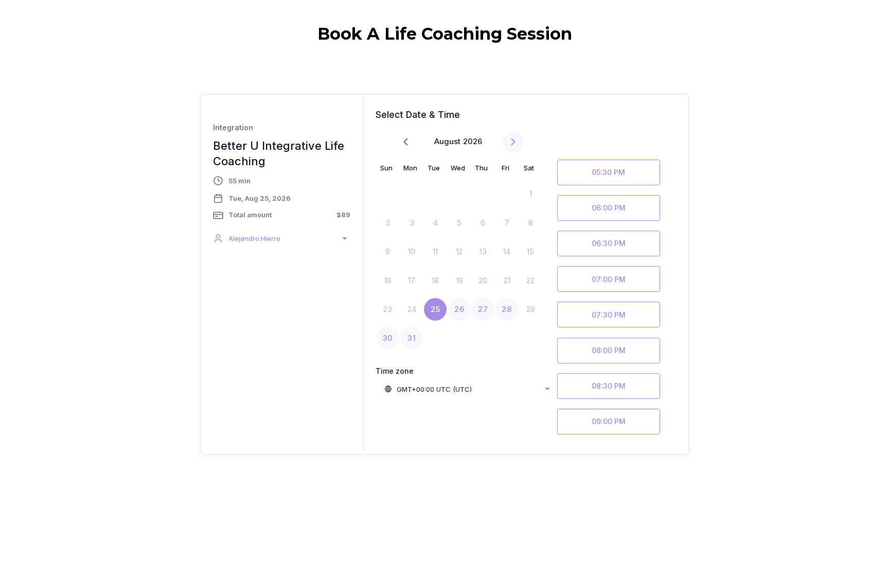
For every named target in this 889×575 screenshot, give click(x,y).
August (447, 141)
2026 (472, 141)
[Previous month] (405, 142)
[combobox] (281, 238)
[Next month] (513, 142)
